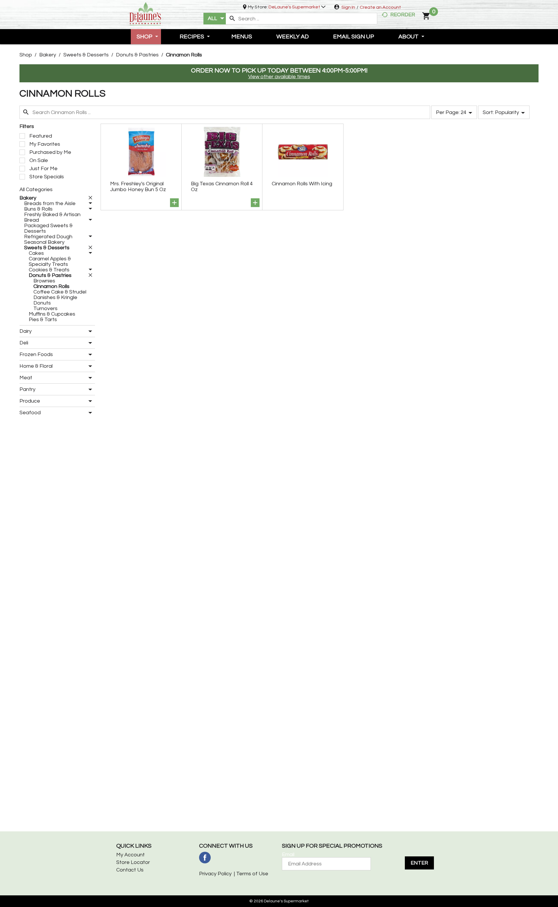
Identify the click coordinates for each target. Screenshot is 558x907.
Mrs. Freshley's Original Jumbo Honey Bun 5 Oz (138, 186)
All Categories (36, 189)
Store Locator (133, 862)
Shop (25, 55)
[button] (297, 7)
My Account (130, 855)
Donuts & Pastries (137, 55)
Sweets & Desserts (86, 55)
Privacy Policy (215, 873)
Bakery (47, 55)
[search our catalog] (232, 18)
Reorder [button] (402, 14)
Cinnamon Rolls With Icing (302, 183)
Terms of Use (252, 873)
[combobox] (214, 18)
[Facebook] (205, 857)
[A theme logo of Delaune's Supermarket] (145, 13)
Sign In (348, 7)
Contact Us (130, 870)
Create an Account (380, 7)
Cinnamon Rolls (184, 55)
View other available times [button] (279, 76)
